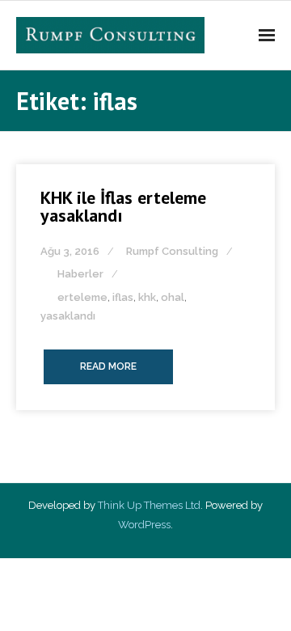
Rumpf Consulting (172, 251)
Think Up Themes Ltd (149, 505)
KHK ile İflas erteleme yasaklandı (123, 206)
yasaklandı (67, 316)
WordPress (144, 525)
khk (147, 297)
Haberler (80, 274)
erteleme (82, 297)
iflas (122, 297)
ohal (172, 297)
